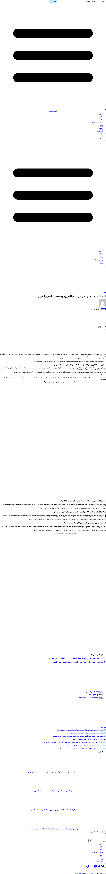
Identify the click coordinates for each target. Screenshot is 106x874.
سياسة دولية (99, 123)
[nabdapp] (105, 867)
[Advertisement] (53, 279)
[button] (104, 703)
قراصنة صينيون (99, 698)
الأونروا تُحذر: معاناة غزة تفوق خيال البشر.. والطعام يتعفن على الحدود (79, 662)
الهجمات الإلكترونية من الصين (95, 695)
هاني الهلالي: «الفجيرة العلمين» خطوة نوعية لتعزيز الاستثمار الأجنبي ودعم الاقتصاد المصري (53, 810)
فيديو (101, 129)
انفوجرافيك (100, 131)
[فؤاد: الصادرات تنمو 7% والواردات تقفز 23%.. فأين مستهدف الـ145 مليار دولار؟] (53, 788)
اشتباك (101, 126)
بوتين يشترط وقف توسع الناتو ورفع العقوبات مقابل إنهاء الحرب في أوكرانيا (77, 658)
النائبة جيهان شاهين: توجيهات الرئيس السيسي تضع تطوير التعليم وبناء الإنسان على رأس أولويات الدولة (80, 730)
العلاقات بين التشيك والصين (96, 694)
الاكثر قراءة (103, 727)
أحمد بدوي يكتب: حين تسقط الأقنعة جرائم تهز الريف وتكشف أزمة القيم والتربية (84, 745)
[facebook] (99, 867)
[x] (102, 867)
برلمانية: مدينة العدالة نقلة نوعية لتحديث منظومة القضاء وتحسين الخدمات (86, 733)
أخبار (101, 116)
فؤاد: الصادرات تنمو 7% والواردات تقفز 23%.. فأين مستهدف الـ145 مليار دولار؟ (53, 790)
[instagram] (91, 867)
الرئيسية (99, 114)
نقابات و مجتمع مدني (97, 122)
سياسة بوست (89, 873)
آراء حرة (101, 128)
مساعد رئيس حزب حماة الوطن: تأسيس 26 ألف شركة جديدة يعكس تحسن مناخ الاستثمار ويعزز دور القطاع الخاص (77, 736)
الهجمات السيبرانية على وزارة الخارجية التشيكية (90, 697)
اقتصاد (101, 125)
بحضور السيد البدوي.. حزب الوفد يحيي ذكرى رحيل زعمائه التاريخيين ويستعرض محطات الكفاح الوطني (53, 771)
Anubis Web (78, 873)
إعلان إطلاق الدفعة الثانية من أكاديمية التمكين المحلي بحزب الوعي (87, 739)
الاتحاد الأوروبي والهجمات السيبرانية (94, 692)
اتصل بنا (99, 870)
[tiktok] (88, 867)
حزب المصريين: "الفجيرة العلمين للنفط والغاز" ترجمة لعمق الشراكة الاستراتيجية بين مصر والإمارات (80, 748)
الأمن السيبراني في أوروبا (96, 691)
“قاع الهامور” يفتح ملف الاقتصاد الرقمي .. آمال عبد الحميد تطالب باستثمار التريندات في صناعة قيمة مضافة (53, 829)
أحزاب (101, 119)
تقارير (101, 120)
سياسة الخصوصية (89, 870)
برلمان (101, 117)
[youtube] (95, 867)
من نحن (79, 870)
